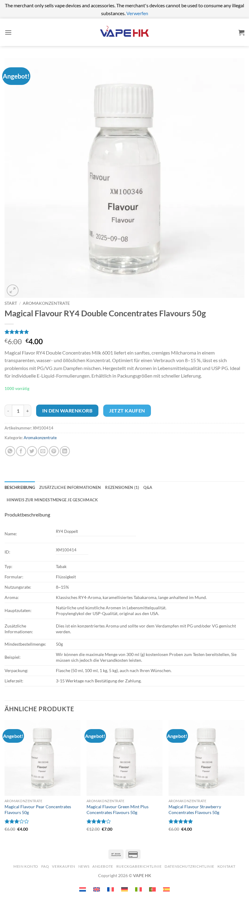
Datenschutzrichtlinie (189, 866)
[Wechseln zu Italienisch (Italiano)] (138, 889)
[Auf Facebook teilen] (21, 451)
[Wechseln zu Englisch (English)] (96, 889)
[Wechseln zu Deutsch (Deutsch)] (124, 889)
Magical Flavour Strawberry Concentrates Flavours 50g (195, 809)
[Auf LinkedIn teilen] (65, 451)
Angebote (102, 866)
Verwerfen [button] (137, 13)
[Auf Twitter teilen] (32, 451)
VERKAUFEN (63, 866)
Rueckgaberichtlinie (139, 866)
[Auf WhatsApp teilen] (10, 451)
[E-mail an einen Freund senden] (43, 451)
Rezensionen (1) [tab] (122, 487)
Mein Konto (25, 866)
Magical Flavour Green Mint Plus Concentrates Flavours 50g (117, 809)
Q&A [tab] (147, 487)
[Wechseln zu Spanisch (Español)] (166, 889)
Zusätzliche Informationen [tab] (70, 487)
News (83, 866)
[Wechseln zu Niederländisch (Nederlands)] (82, 889)
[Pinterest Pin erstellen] (54, 451)
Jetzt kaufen (127, 410)
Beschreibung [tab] (20, 487)
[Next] (244, 781)
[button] (8, 32)
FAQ (45, 866)
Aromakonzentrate (46, 303)
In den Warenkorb (67, 410)
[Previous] (4, 781)
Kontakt (226, 866)
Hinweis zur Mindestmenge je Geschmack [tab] (52, 499)
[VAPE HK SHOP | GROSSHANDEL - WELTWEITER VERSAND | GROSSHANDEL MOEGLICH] (124, 32)
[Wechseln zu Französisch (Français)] (110, 889)
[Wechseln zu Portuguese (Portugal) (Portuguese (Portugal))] (152, 889)
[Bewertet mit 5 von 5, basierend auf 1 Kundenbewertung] (124, 331)
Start (11, 303)
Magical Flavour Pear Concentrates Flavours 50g (38, 809)
